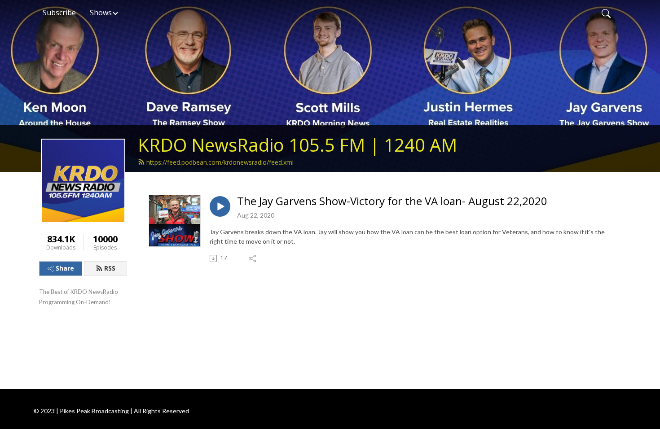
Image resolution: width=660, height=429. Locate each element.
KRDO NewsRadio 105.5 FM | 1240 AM (297, 144)
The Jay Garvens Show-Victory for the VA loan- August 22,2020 (392, 201)
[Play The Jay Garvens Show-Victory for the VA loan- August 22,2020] (220, 206)
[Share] (253, 258)
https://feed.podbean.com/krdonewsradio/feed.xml (220, 162)
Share (65, 268)
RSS (109, 268)
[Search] (606, 13)
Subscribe (59, 13)
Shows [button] (101, 13)
